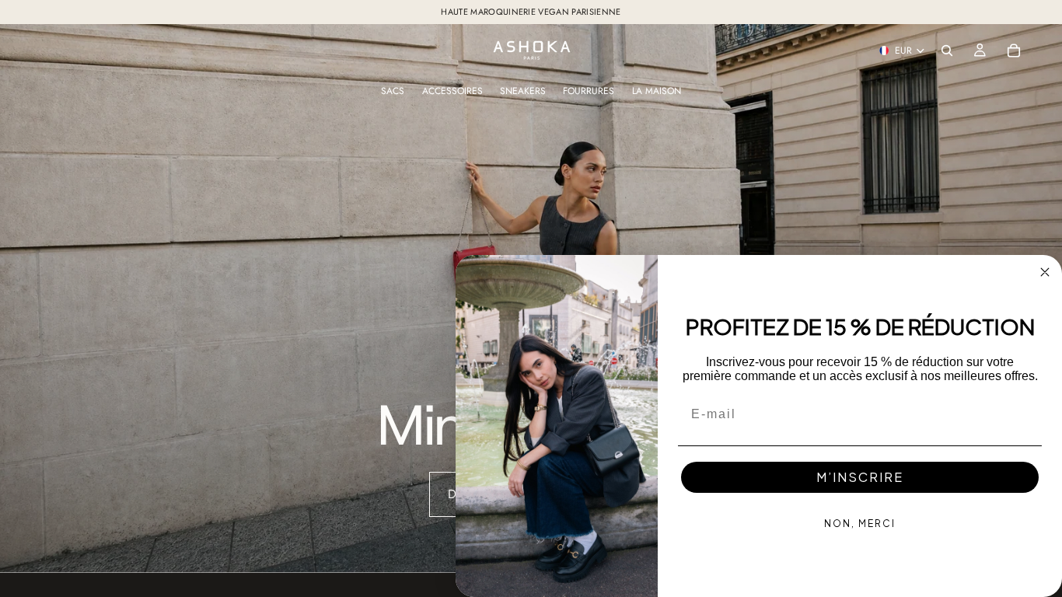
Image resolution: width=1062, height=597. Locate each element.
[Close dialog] (1045, 272)
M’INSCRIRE (859, 477)
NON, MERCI (860, 523)
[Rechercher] (947, 50)
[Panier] (1014, 50)
